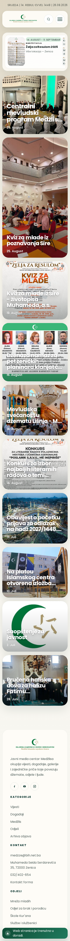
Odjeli (14, 829)
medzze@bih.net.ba (25, 855)
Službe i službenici (23, 923)
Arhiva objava (20, 836)
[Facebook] (14, 786)
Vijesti (14, 807)
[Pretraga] (48, 19)
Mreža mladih (20, 901)
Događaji (17, 814)
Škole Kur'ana (20, 916)
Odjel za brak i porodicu (28, 908)
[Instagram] (35, 786)
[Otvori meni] (60, 19)
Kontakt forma (21, 882)
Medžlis (15, 821)
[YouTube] (24, 786)
